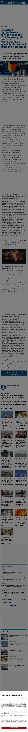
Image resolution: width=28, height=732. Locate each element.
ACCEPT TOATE (14, 727)
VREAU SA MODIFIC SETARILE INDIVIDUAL (14, 729)
